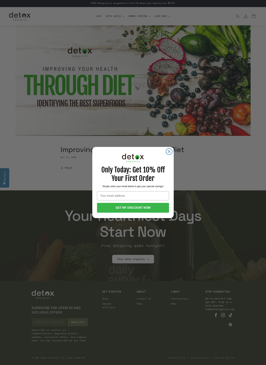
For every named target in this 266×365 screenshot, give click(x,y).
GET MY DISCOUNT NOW (133, 207)
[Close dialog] (169, 151)
